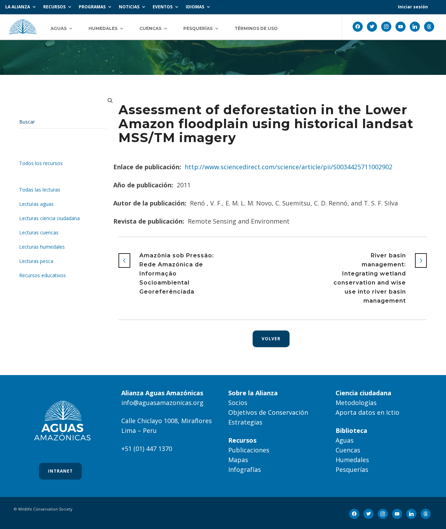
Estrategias (245, 422)
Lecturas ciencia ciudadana (49, 218)
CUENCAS (150, 28)
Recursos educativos (42, 275)
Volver (271, 339)
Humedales (352, 460)
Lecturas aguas (36, 204)
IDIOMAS (195, 7)
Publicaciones (248, 450)
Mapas (238, 460)
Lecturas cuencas (39, 232)
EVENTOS (162, 7)
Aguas (345, 440)
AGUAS (59, 28)
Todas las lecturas (39, 189)
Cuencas (348, 450)
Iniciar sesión (413, 7)
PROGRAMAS (92, 7)
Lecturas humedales (42, 246)
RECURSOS (54, 7)
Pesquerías (352, 469)
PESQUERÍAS (198, 28)
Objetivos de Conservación (268, 412)
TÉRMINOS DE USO (256, 28)
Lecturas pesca (36, 261)
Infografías (244, 469)
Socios (237, 402)
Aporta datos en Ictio (367, 412)
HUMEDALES (103, 28)
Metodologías (356, 402)
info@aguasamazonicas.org (162, 402)
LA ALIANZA (17, 7)
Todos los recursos (41, 163)
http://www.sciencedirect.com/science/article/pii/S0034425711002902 (288, 167)
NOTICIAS (129, 7)
